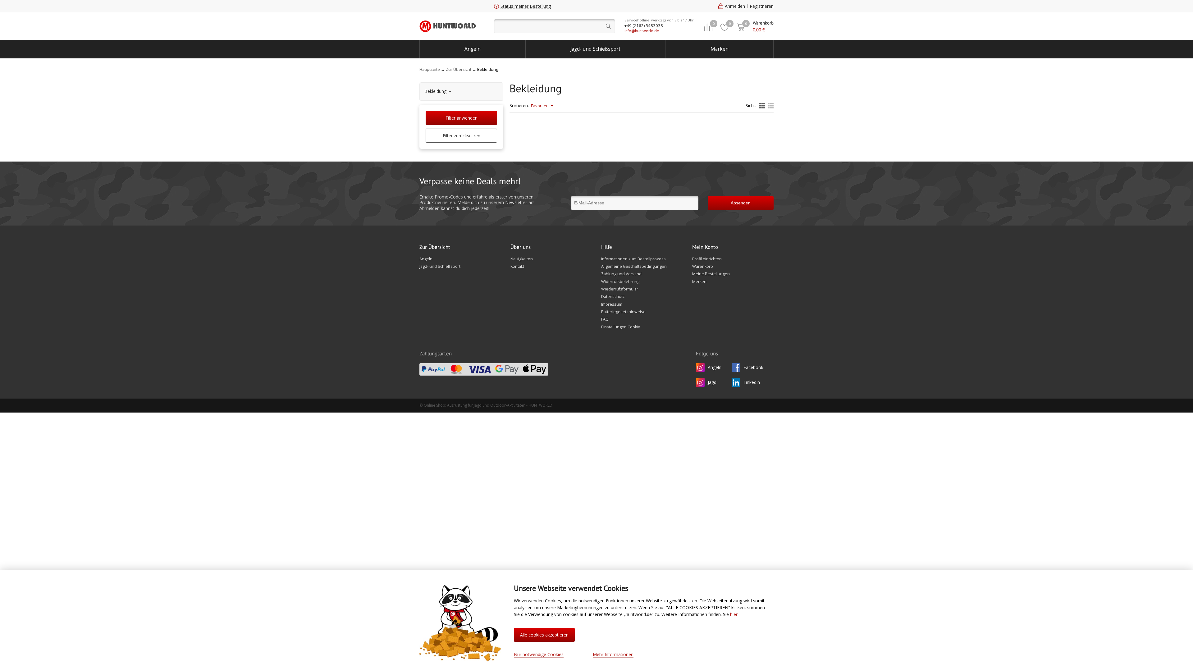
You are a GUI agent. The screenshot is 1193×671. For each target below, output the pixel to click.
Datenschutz (613, 296)
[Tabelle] (762, 106)
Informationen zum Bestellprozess (633, 259)
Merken (699, 281)
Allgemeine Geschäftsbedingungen (634, 266)
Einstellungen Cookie (620, 327)
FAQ (605, 319)
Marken (720, 49)
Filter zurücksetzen (461, 136)
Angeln (472, 49)
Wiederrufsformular (619, 289)
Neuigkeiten (521, 259)
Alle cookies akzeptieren (544, 635)
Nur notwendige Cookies (539, 654)
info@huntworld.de (641, 31)
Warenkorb (702, 266)
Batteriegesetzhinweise (623, 311)
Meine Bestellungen (711, 274)
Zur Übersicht (434, 247)
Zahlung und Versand (621, 274)
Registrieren (762, 6)
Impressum (611, 304)
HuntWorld (447, 26)
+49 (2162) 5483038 (643, 25)
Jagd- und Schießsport (595, 49)
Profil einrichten (707, 259)
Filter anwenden (462, 118)
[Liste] (771, 106)
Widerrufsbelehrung (620, 281)
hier (734, 614)
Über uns (520, 247)
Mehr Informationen (613, 654)
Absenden (741, 202)
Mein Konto (705, 247)
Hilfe (606, 247)
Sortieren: (519, 105)
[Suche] (554, 26)
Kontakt (517, 266)
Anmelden (735, 6)
